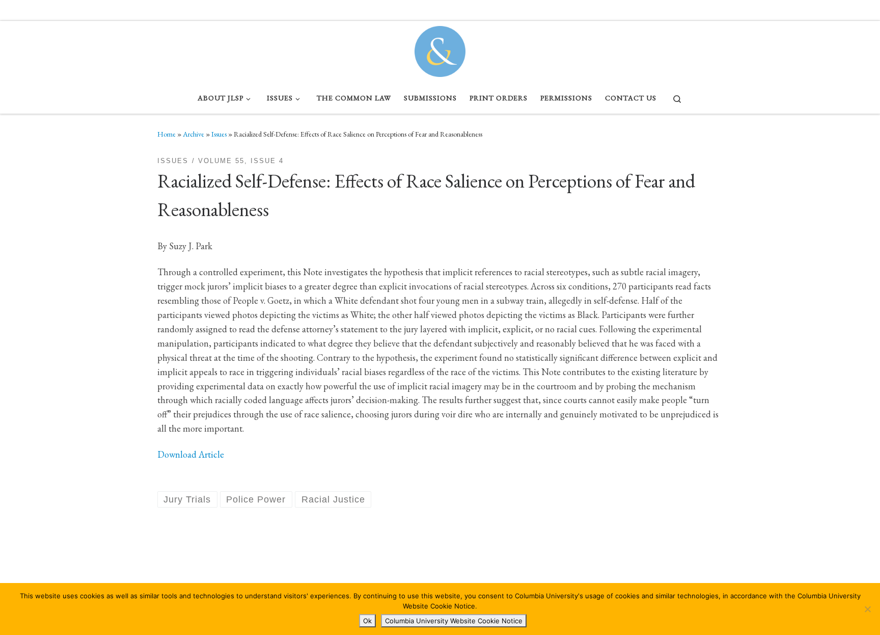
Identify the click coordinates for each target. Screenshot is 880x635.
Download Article (190, 454)
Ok (367, 621)
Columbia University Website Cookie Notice (453, 621)
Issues (219, 134)
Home (166, 134)
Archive (193, 134)
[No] (867, 609)
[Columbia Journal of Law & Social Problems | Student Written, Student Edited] (440, 49)
